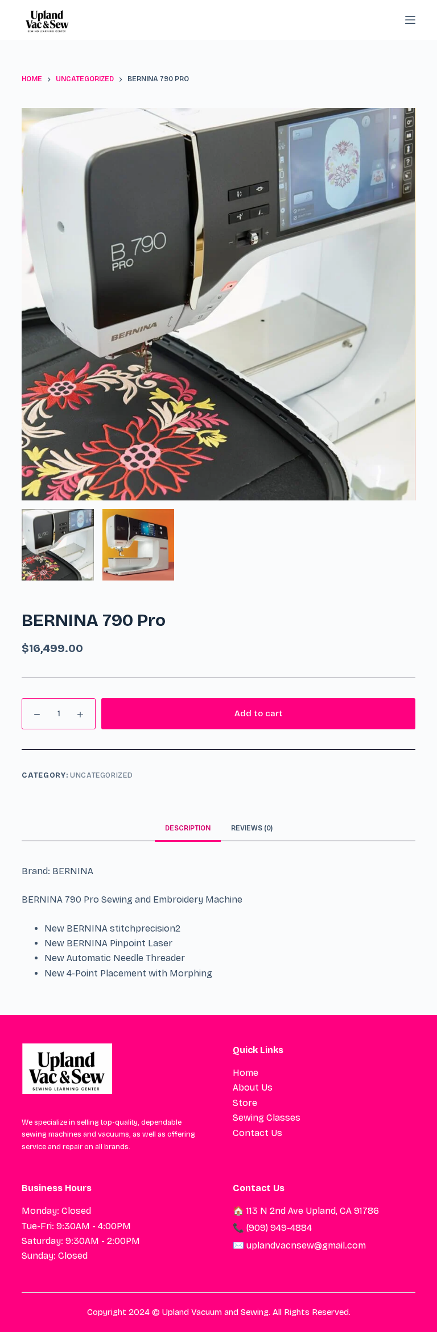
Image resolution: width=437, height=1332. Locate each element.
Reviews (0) (252, 828)
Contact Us (257, 1133)
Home (245, 1072)
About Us (253, 1087)
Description (188, 828)
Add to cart (258, 713)
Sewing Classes (266, 1117)
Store (245, 1102)
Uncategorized (101, 775)
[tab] (188, 828)
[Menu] (410, 20)
